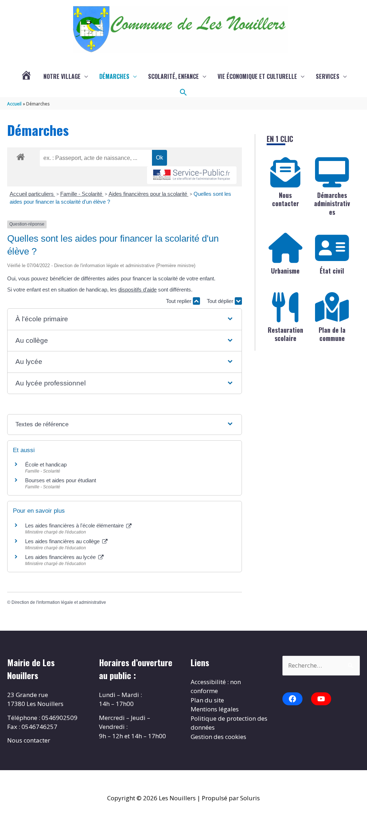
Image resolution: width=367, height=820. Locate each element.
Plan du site (207, 700)
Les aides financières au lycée (61, 557)
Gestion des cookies (218, 737)
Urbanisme (285, 270)
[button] (183, 92)
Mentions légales (215, 709)
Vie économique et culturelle (257, 76)
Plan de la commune (332, 334)
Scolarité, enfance (173, 76)
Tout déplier (221, 301)
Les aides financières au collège (63, 541)
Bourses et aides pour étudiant (60, 480)
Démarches (114, 76)
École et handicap (46, 464)
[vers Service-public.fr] (192, 175)
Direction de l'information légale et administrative (58, 602)
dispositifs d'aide (137, 289)
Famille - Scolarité (82, 194)
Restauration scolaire (285, 334)
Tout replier (179, 301)
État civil (332, 270)
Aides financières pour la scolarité (149, 194)
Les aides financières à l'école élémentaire (75, 525)
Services (327, 76)
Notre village (62, 76)
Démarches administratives (332, 203)
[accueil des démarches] (21, 155)
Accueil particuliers (32, 194)
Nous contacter (285, 199)
